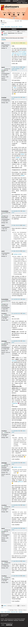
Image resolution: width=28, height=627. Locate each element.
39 (6, 48)
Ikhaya (18, 13)
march (3, 67)
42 (6, 230)
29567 (7, 320)
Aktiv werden (7, 26)
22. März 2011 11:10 (16, 43)
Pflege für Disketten (21, 55)
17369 (7, 76)
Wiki (14, 13)
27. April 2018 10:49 (16, 575)
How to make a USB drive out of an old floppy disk (19, 53)
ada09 (2, 225)
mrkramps (4, 341)
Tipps (15, 87)
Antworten (5, 34)
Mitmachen (14, 16)
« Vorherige (9, 31)
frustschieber (4, 211)
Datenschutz (10, 620)
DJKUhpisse (4, 561)
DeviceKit (14, 361)
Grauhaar (3, 97)
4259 (7, 222)
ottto (2, 43)
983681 (22, 154)
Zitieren (23, 43)
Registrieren (24, 2)
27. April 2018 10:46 (16, 561)
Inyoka (7, 614)
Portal (4, 13)
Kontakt (5, 620)
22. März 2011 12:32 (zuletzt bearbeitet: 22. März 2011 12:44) (18, 69)
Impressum (16, 620)
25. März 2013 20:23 (16, 225)
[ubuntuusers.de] (10, 8)
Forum (9, 13)
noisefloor (4, 313)
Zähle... (7, 102)
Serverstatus (21, 620)
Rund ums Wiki (14, 26)
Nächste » (24, 31)
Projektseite (14, 403)
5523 (7, 350)
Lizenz (2, 620)
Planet (23, 13)
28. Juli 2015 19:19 (16, 299)
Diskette (20, 26)
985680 (18, 157)
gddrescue (20, 481)
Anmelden (19, 2)
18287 (7, 567)
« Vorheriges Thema (12, 610)
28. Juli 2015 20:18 (16, 313)
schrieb (19, 254)
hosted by (3, 1)
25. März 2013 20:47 (16, 251)
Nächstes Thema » (23, 610)
